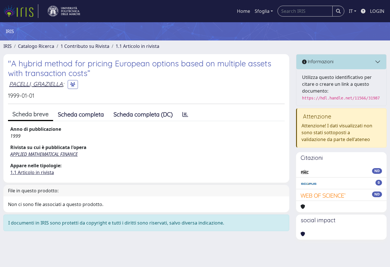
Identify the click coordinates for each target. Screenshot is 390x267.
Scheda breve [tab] (31, 114)
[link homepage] (20, 11)
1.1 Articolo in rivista (137, 46)
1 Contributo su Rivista (85, 46)
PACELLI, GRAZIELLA (36, 83)
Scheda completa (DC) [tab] (143, 114)
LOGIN (377, 11)
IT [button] (351, 11)
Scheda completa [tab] (81, 114)
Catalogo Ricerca (36, 46)
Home (243, 11)
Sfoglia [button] (262, 11)
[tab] (185, 115)
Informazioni (320, 61)
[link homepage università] (64, 11)
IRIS (7, 46)
